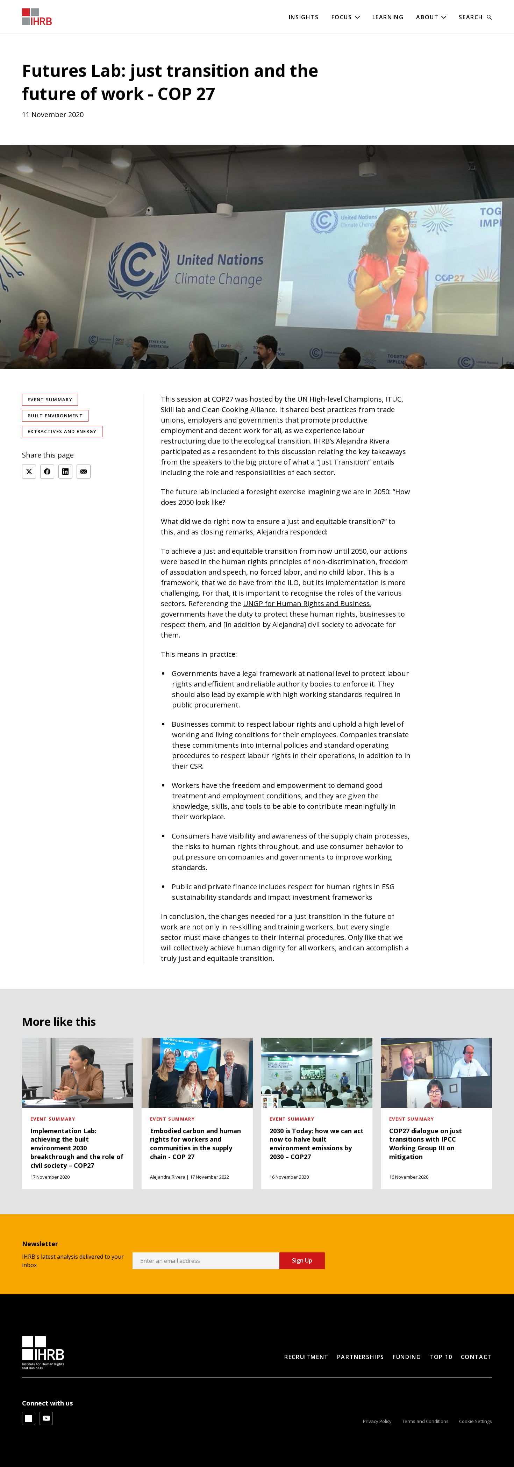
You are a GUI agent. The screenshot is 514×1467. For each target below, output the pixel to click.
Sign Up (302, 1260)
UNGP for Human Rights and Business (306, 603)
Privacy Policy (377, 1421)
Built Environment (55, 415)
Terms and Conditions (425, 1421)
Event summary (50, 399)
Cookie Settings (475, 1421)
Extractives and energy (62, 431)
